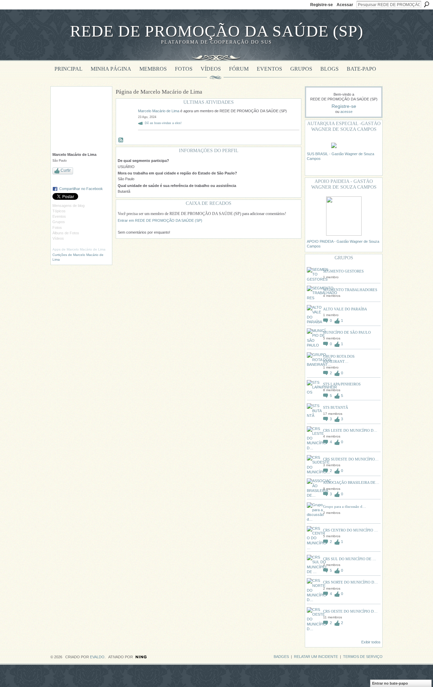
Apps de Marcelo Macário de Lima (79, 249)
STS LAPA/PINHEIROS (342, 384)
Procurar (426, 4)
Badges (281, 657)
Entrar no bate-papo (390, 683)
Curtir (66, 170)
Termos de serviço (363, 657)
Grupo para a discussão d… (344, 506)
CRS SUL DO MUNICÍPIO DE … (349, 559)
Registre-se (321, 4)
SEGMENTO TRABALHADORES (350, 290)
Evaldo (97, 657)
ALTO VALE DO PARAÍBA (345, 309)
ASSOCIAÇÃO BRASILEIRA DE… (351, 482)
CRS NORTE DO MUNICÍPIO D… (350, 582)
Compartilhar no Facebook (81, 189)
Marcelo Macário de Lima (158, 111)
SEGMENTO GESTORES (343, 271)
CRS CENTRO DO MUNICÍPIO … (350, 530)
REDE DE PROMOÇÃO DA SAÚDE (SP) (216, 31)
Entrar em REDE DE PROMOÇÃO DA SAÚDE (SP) (160, 220)
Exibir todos (371, 642)
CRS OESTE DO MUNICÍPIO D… (350, 611)
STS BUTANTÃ (335, 407)
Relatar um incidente (316, 657)
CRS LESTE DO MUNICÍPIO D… (350, 430)
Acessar (345, 4)
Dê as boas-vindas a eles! (163, 123)
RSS (121, 140)
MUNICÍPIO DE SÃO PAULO (347, 332)
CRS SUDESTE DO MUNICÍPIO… (351, 459)
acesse (346, 112)
